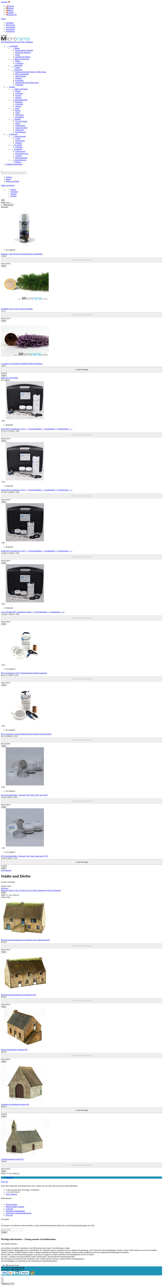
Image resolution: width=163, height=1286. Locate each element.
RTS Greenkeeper (22, 74)
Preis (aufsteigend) (40, 890)
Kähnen (18, 162)
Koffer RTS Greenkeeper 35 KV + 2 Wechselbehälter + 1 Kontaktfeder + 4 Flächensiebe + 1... (37, 490)
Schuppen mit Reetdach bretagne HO (15, 1104)
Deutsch (11, 8)
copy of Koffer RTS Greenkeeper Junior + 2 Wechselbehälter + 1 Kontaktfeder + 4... (33, 612)
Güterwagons (20, 151)
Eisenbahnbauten (19, 100)
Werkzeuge (19, 115)
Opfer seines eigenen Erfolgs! (81, 260)
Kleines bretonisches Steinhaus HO (14, 1050)
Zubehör (16, 119)
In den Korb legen (81, 369)
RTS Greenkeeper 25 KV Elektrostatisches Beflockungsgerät (24, 673)
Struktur (18, 98)
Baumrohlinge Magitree (24, 50)
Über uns (4, 1182)
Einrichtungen (20, 132)
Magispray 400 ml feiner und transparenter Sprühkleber (22, 254)
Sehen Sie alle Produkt (9, 378)
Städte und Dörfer (19, 89)
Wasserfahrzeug (18, 160)
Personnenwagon (21, 154)
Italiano (10, 10)
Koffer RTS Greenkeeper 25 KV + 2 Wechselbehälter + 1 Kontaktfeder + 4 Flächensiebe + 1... (37, 551)
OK (3, 200)
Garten (15, 108)
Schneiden (19, 85)
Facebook (9, 1177)
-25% (3, 665)
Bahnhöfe (19, 102)
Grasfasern (19, 63)
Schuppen (19, 93)
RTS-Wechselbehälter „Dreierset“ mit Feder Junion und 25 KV (24, 856)
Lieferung (9, 1209)
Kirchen (18, 95)
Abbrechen (5, 1284)
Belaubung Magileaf (23, 52)
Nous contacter (11, 1194)
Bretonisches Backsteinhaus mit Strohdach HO (18, 995)
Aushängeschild (21, 128)
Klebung (18, 78)
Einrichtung (19, 117)
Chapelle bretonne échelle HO (12, 1159)
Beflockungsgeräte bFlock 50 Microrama (30, 72)
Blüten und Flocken (20, 59)
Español (11, 12)
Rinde (17, 55)
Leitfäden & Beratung (14, 164)
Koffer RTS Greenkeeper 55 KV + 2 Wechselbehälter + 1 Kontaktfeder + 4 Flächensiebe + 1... (37, 429)
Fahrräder (19, 147)
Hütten (17, 111)
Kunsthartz (19, 80)
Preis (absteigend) (54, 890)
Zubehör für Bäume (22, 57)
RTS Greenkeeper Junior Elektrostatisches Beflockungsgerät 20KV (26, 734)
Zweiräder (16, 145)
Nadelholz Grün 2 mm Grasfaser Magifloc (17, 309)
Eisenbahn (16, 149)
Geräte (17, 138)
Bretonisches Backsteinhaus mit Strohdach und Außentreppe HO (25, 940)
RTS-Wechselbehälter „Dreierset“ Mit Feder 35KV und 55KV (24, 795)
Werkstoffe (17, 65)
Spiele (17, 113)
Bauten (10, 87)
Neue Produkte (11, 1204)
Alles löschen (7, 205)
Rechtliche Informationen (15, 1211)
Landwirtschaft (18, 136)
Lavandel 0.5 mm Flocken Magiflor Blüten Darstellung (21, 364)
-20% (3, 787)
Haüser (18, 91)
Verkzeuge (16, 70)
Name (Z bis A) (27, 890)
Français (11, 6)
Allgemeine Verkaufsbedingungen (18, 1213)
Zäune (17, 123)
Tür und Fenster (21, 121)
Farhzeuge (11, 134)
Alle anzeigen (6, 870)
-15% (3, 848)
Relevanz (5, 888)
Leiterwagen (20, 141)
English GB (12, 15)
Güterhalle (19, 104)
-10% (3, 421)
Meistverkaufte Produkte (15, 1207)
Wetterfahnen (20, 126)
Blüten (17, 61)
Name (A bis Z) (14, 890)
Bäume (15, 48)
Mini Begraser (20, 76)
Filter (3, 893)
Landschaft (12, 46)
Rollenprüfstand (21, 158)
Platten (17, 68)
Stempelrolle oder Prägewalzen (27, 83)
